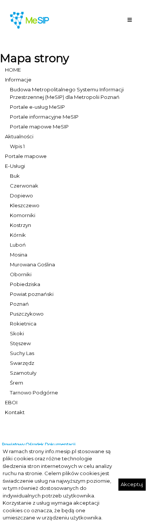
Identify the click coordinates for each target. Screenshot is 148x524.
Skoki (17, 333)
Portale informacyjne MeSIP (44, 117)
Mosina (18, 255)
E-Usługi (15, 166)
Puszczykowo (27, 314)
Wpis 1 (17, 146)
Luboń (18, 245)
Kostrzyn (20, 225)
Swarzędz (22, 363)
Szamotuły (23, 373)
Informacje (18, 80)
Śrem (16, 383)
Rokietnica (23, 324)
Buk (15, 176)
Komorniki (22, 215)
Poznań (19, 304)
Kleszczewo (24, 205)
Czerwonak (24, 186)
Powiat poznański (32, 294)
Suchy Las (22, 353)
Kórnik (18, 235)
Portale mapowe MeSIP (39, 127)
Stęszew (20, 343)
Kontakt (15, 412)
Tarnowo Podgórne (34, 392)
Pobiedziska (25, 284)
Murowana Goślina (32, 264)
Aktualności (19, 136)
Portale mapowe (26, 156)
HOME (13, 70)
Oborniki (20, 274)
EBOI (11, 402)
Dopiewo (21, 195)
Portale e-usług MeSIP (37, 107)
